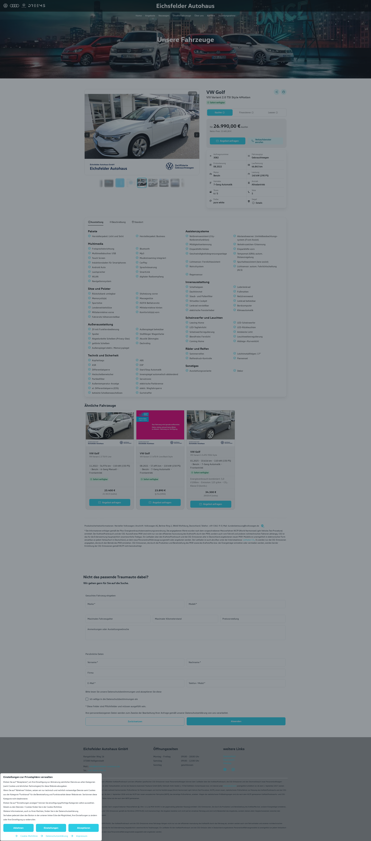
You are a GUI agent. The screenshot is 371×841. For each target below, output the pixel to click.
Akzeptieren (83, 827)
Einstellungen (51, 827)
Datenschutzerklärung (57, 835)
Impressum (81, 835)
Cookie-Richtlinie (29, 835)
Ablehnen (18, 827)
